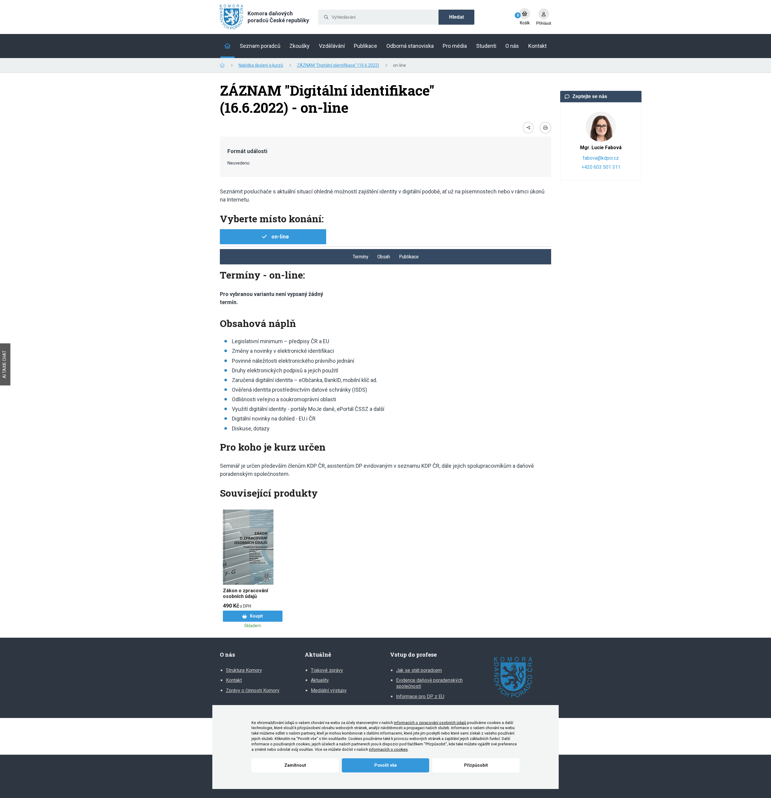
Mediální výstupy (329, 690)
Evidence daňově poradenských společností (429, 683)
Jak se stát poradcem (419, 670)
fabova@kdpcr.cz (601, 158)
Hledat (456, 17)
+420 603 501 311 (601, 167)
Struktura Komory (244, 670)
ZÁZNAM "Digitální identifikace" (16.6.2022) (338, 65)
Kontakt (234, 680)
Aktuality (320, 680)
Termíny (360, 257)
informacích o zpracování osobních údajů (430, 722)
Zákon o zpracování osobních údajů (245, 593)
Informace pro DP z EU (420, 696)
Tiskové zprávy (327, 670)
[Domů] (227, 46)
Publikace (409, 257)
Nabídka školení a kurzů (261, 65)
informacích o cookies (388, 749)
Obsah (383, 257)
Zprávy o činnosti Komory (252, 690)
